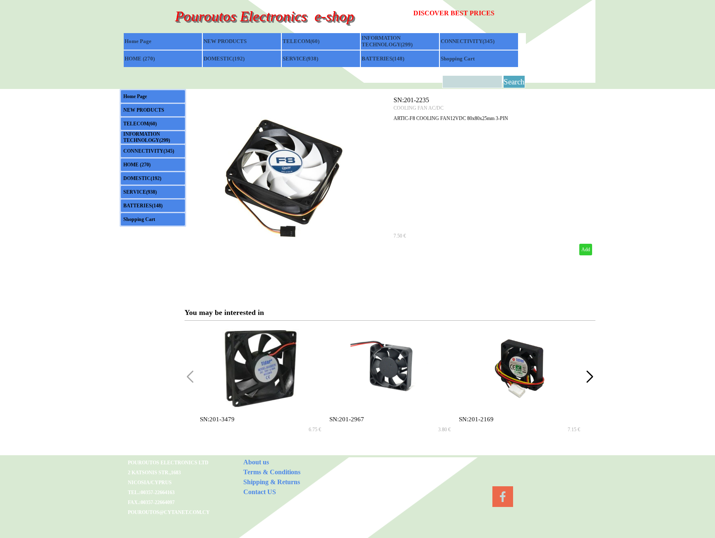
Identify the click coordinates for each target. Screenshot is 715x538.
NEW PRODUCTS (225, 41)
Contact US (259, 491)
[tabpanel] (469, 13)
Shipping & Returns (271, 481)
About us (256, 462)
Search (514, 81)
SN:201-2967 (346, 419)
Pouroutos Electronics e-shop (264, 16)
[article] (390, 176)
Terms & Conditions (271, 472)
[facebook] (502, 496)
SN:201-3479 (217, 419)
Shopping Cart (458, 58)
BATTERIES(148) (383, 58)
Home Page (138, 41)
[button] (589, 376)
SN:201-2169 (476, 419)
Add (585, 249)
